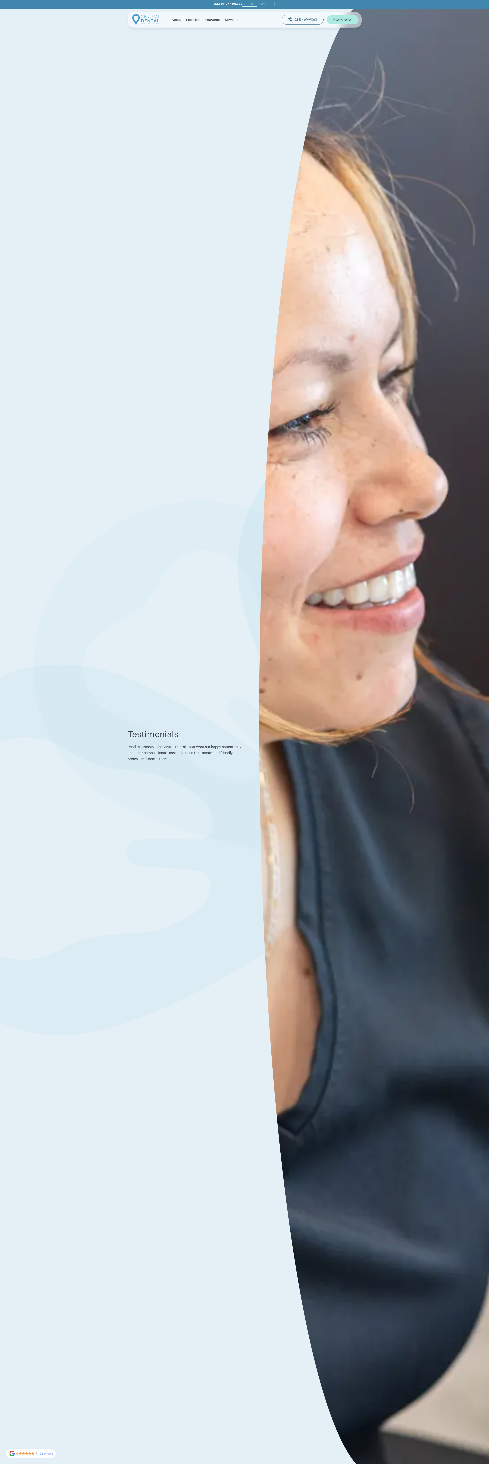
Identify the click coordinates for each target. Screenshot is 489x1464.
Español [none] (265, 3)
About (176, 19)
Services (231, 19)
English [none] (250, 3)
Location (193, 19)
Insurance (212, 19)
